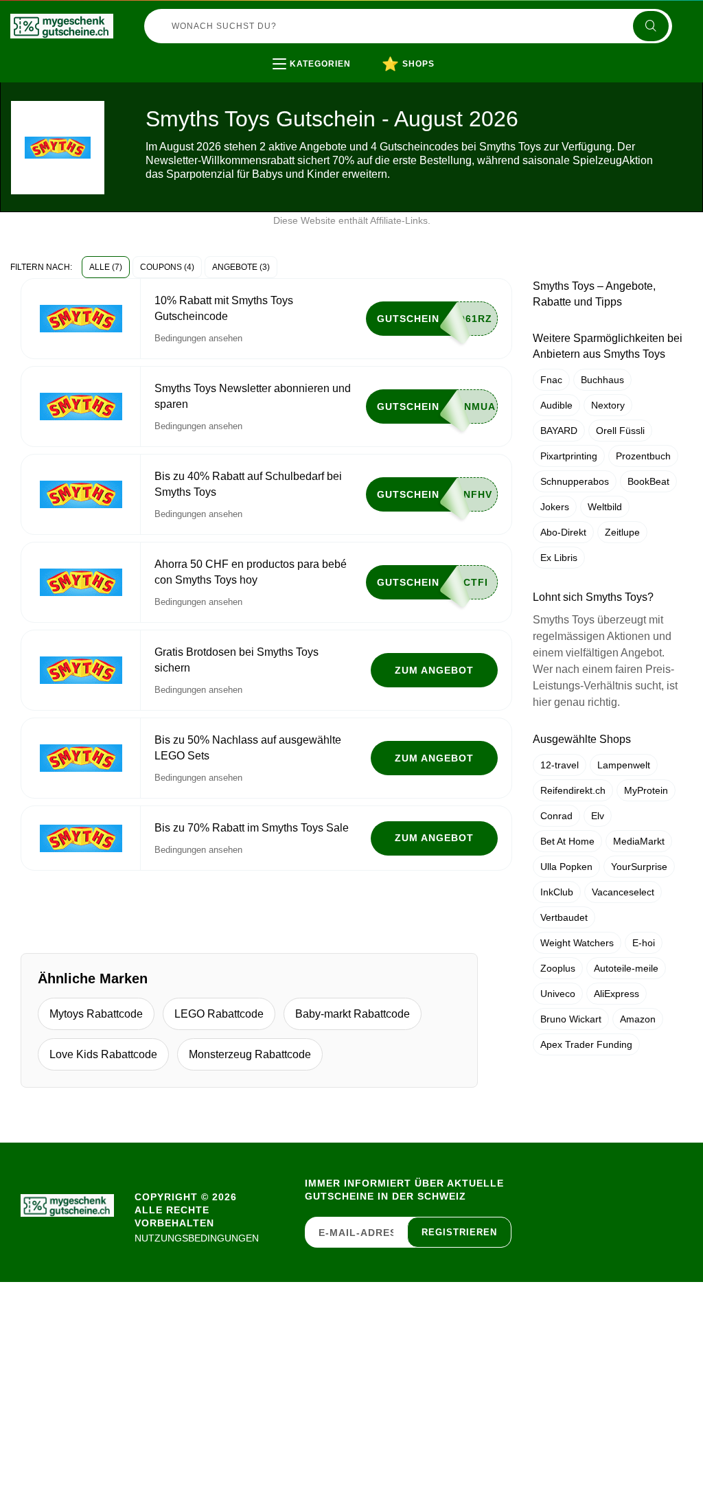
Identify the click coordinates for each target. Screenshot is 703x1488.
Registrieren (459, 1232)
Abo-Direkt (563, 532)
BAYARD (558, 430)
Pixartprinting (568, 455)
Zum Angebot (434, 670)
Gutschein (408, 318)
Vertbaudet (564, 917)
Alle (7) (105, 267)
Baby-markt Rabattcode (352, 1014)
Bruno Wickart (570, 1019)
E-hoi (643, 942)
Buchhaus (602, 379)
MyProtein (646, 790)
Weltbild (605, 506)
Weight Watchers (577, 942)
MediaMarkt (639, 841)
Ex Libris (558, 557)
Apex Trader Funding (586, 1044)
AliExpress (616, 993)
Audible (556, 405)
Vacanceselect (623, 891)
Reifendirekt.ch (573, 790)
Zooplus (557, 968)
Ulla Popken (566, 866)
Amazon (638, 1019)
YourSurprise (639, 866)
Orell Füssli (620, 430)
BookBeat (648, 481)
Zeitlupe (622, 532)
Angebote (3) (241, 267)
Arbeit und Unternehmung (363, 92)
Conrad (556, 815)
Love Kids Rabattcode (103, 1054)
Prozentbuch (643, 455)
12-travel (559, 764)
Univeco (557, 993)
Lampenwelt (623, 764)
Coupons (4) (167, 267)
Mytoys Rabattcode (96, 1014)
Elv (597, 815)
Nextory (608, 405)
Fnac (551, 379)
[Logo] (61, 26)
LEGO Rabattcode (219, 1014)
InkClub (556, 891)
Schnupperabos (574, 481)
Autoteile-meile (626, 968)
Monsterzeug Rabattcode (250, 1054)
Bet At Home (567, 841)
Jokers (554, 506)
